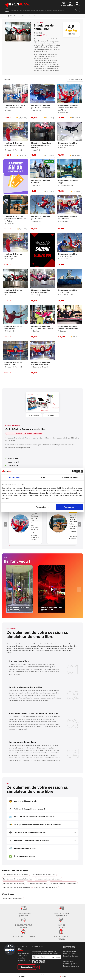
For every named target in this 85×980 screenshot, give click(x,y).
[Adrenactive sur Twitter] (36, 962)
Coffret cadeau (35, 415)
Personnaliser (41, 507)
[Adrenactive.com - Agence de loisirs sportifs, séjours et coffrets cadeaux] (18, 4)
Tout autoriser (69, 507)
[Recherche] (76, 10)
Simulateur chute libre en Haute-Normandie (48, 879)
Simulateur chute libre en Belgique (13, 883)
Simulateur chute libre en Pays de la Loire (15, 875)
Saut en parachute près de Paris (12, 898)
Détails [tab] (42, 477)
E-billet (52, 415)
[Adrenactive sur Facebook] (33, 962)
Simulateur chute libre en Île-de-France (45, 887)
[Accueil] (9, 16)
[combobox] (41, 10)
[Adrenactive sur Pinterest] (40, 962)
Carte (64, 977)
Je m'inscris (56, 957)
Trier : (76, 79)
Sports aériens (16, 16)
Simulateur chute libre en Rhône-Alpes (43, 875)
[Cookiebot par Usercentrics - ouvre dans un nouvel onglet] (73, 471)
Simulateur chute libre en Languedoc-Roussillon (17, 879)
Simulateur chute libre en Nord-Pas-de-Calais (16, 887)
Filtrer (23, 977)
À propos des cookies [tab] (70, 477)
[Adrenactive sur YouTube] (43, 962)
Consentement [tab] (14, 477)
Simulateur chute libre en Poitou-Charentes (63, 883)
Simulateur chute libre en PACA (37, 883)
